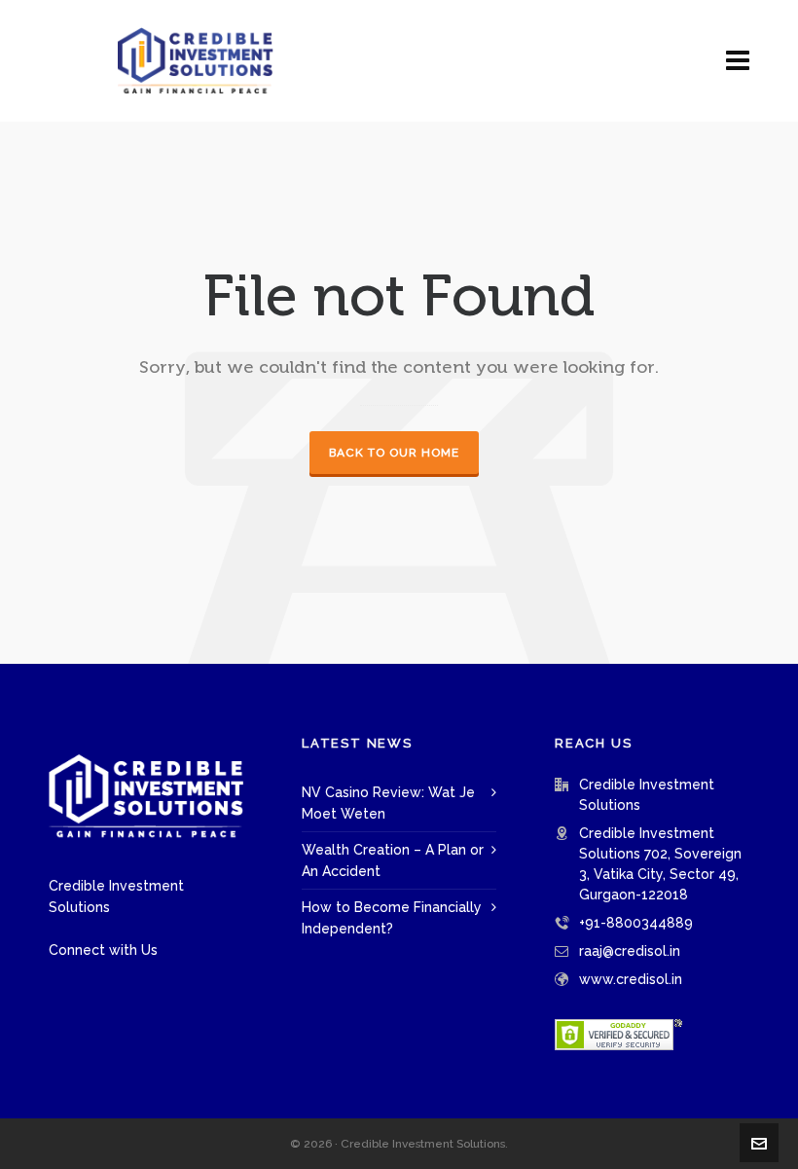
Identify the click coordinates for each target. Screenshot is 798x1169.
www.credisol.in (630, 979)
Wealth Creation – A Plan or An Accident (393, 860)
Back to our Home (394, 452)
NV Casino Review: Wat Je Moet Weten (388, 803)
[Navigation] (737, 61)
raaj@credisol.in (629, 951)
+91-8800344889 (636, 923)
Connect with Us (103, 950)
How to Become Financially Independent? (392, 917)
